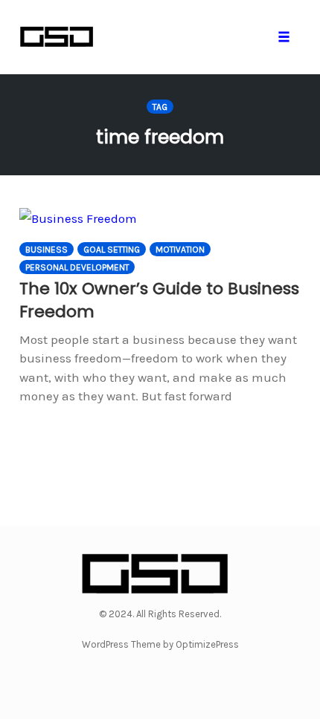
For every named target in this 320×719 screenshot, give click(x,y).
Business (46, 249)
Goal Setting (111, 249)
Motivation (180, 249)
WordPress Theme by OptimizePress (160, 644)
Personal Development (77, 267)
